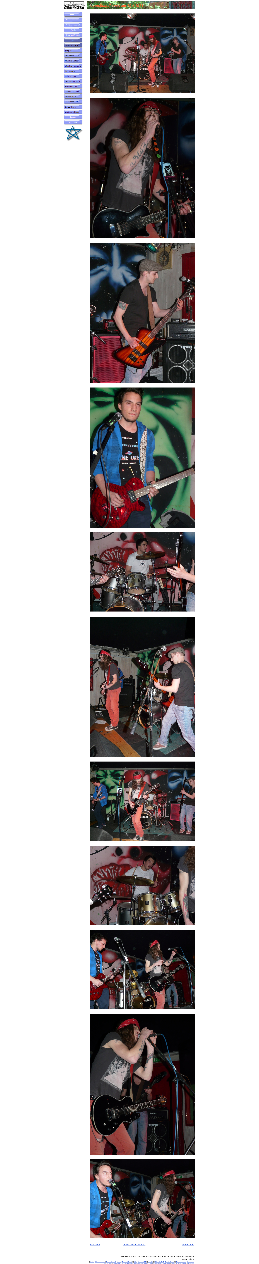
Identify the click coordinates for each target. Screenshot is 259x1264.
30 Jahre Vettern (169, 1262)
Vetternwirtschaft (111, 1262)
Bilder (135, 1262)
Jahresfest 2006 (138, 1263)
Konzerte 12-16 (142, 1262)
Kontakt (184, 1263)
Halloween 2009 (128, 1263)
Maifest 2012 (107, 1263)
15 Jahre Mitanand (181, 1262)
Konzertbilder (166, 1263)
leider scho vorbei (100, 1262)
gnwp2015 (150, 1262)
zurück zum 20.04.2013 (134, 1245)
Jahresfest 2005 (157, 1263)
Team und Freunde (127, 1262)
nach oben (95, 1245)
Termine (92, 1262)
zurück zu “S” (188, 1245)
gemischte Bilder (176, 1263)
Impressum (191, 1263)
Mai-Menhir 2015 (159, 1262)
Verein (119, 1262)
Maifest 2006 (148, 1263)
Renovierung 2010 (118, 1263)
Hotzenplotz (190, 1262)
